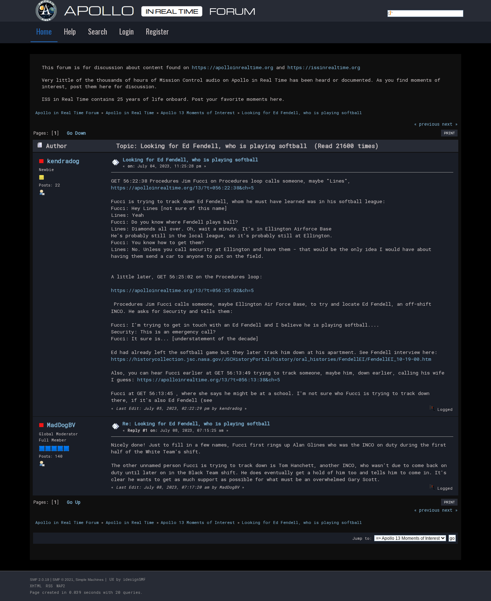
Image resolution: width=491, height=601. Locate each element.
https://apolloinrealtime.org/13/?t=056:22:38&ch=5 (182, 187)
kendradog (63, 161)
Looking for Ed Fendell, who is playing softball (190, 159)
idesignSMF (134, 579)
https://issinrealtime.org (324, 67)
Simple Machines (89, 580)
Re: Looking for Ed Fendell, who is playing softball (196, 423)
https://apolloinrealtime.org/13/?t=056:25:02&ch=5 (182, 290)
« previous (427, 124)
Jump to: (362, 538)
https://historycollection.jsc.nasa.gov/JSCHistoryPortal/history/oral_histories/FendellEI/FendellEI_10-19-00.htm (271, 359)
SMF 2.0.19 (39, 580)
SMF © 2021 (62, 580)
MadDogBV (61, 425)
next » (450, 124)
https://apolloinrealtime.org (232, 67)
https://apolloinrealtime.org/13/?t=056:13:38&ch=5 (208, 379)
